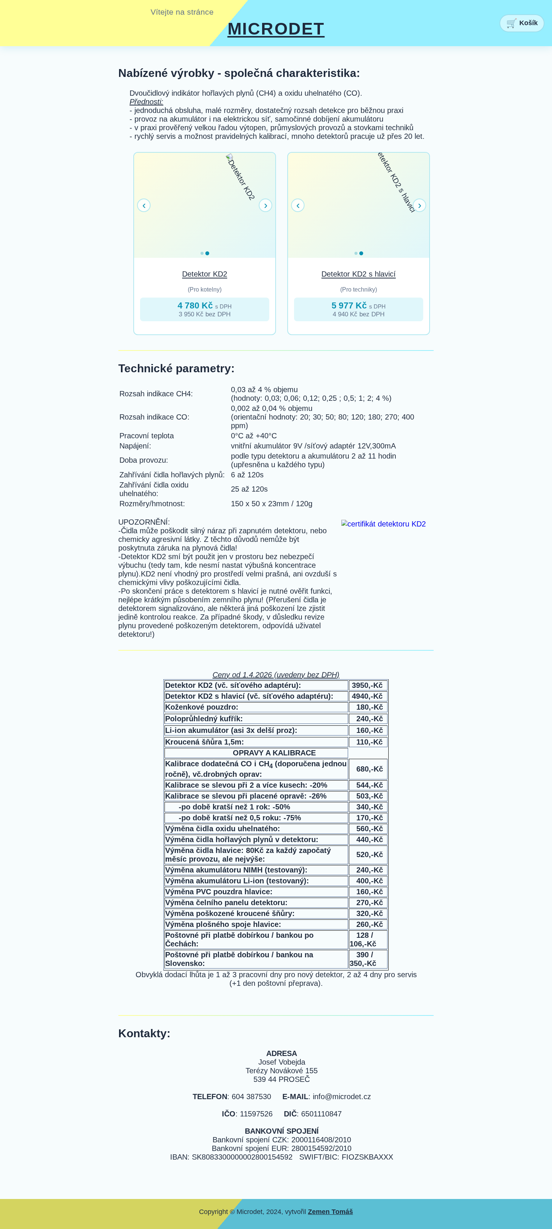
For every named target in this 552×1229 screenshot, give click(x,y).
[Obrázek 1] (202, 253)
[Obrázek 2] (207, 253)
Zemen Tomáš (330, 1211)
